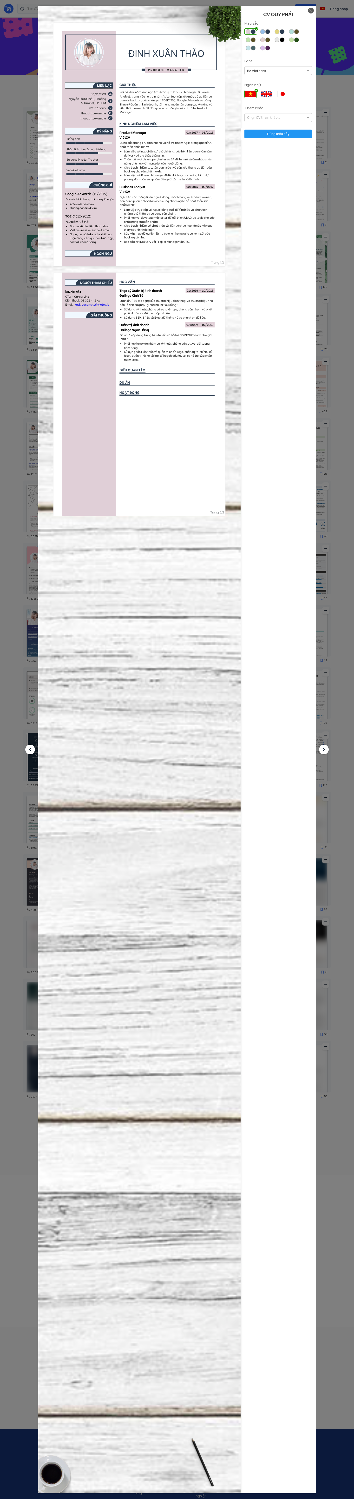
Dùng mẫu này (278, 133)
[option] (256, 70)
